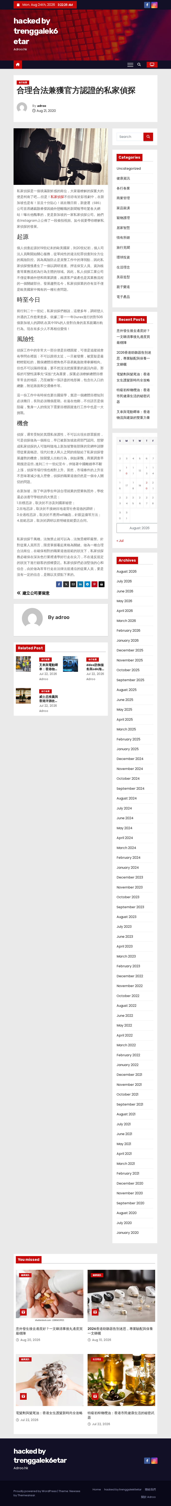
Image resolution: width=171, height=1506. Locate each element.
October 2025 (128, 670)
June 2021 (124, 1134)
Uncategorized (129, 168)
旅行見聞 (123, 247)
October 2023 (128, 897)
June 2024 (125, 818)
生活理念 (123, 267)
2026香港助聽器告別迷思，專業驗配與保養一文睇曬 (134, 358)
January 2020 (128, 1232)
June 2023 (125, 936)
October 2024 (128, 778)
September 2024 (131, 788)
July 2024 (124, 808)
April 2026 (125, 610)
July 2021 (124, 1124)
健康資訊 (123, 178)
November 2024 (130, 768)
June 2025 (125, 699)
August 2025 (127, 689)
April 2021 (124, 1153)
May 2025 (124, 709)
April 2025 (125, 719)
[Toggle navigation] (130, 64)
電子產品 (123, 296)
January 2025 (128, 749)
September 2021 (130, 1104)
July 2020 (124, 1223)
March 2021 (126, 1163)
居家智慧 (123, 227)
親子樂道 (123, 286)
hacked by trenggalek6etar (36, 31)
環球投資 (123, 257)
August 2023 (126, 916)
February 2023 (128, 966)
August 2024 (127, 798)
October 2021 (127, 1094)
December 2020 (130, 1183)
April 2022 (125, 1035)
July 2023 (124, 926)
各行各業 (23, 82)
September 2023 (130, 907)
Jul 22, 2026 (48, 674)
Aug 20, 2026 (30, 1340)
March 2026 (126, 620)
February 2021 (128, 1173)
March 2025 (126, 729)
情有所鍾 (123, 237)
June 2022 (125, 1015)
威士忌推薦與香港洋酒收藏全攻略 (48, 701)
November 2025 (130, 660)
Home (97, 1489)
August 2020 (127, 1213)
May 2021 (124, 1144)
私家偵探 (57, 196)
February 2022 (128, 1055)
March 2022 (126, 1045)
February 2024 (129, 857)
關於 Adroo (148, 1497)
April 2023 (125, 946)
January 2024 (128, 867)
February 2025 (128, 739)
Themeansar (26, 1495)
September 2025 (130, 680)
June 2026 (125, 591)
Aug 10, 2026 (101, 1340)
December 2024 (130, 758)
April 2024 (125, 837)
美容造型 (123, 277)
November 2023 (130, 887)
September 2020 (130, 1203)
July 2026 (124, 581)
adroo (41, 106)
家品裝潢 (123, 208)
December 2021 (129, 1074)
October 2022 (128, 995)
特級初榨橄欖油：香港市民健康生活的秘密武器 (133, 396)
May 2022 (124, 1025)
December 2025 (130, 650)
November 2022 (130, 985)
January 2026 (128, 640)
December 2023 (130, 877)
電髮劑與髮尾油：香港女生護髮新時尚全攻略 (49, 1413)
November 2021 (129, 1084)
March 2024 (126, 847)
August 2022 (126, 1005)
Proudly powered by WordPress (35, 1491)
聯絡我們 (150, 1489)
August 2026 (127, 571)
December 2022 (130, 976)
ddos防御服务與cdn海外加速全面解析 (95, 669)
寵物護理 (123, 217)
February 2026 (128, 630)
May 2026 (124, 601)
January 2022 (127, 1064)
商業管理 (123, 198)
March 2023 (126, 956)
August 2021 (126, 1114)
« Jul (120, 540)
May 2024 (124, 828)
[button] (140, 64)
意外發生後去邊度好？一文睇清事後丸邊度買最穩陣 (133, 336)
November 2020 (130, 1193)
